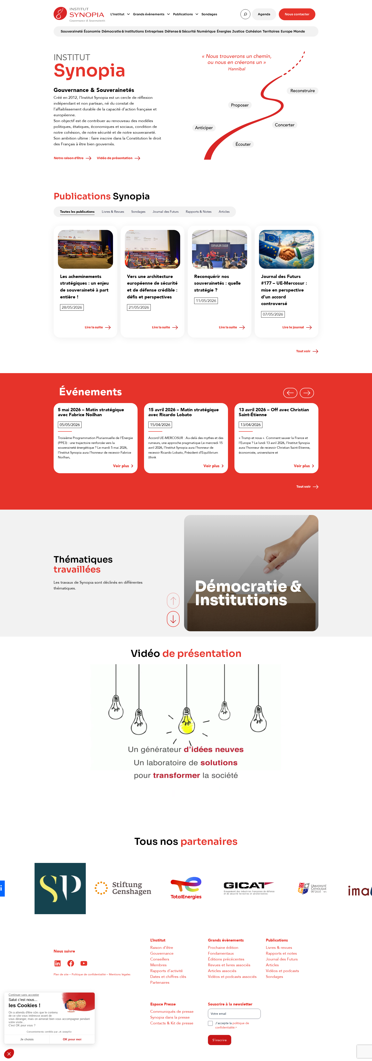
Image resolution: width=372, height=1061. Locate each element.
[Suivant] (307, 393)
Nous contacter (297, 14)
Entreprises (154, 31)
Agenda (264, 14)
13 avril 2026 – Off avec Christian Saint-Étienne (231, 412)
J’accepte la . (232, 1025)
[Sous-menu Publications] (196, 13)
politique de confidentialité (232, 1025)
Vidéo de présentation (114, 158)
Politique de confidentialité (89, 974)
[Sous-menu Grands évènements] (168, 13)
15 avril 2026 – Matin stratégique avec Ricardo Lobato (141, 412)
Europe (286, 31)
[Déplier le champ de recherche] (245, 14)
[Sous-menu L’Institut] (128, 13)
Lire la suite (94, 327)
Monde (299, 31)
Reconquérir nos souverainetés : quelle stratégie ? (217, 283)
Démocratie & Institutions (123, 31)
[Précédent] (290, 393)
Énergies (224, 31)
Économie (92, 31)
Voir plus (79, 466)
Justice (238, 31)
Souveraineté (72, 31)
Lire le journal (293, 327)
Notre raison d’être (69, 158)
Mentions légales (119, 974)
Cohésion (254, 31)
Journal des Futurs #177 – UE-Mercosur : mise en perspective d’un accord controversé (284, 290)
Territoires (271, 31)
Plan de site (61, 974)
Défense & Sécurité (180, 31)
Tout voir (303, 351)
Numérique (206, 31)
